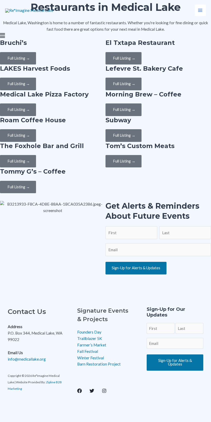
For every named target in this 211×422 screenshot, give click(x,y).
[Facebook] (79, 390)
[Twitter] (92, 390)
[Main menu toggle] (200, 10)
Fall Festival (87, 351)
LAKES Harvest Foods (35, 68)
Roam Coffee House (33, 120)
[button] (105, 36)
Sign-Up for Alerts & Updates (136, 268)
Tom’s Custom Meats (140, 146)
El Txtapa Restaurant (140, 42)
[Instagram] (104, 390)
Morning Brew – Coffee (143, 94)
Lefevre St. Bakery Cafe (144, 68)
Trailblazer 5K (89, 338)
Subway (118, 120)
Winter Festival (90, 357)
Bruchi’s (13, 42)
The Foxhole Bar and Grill (42, 146)
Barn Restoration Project (99, 364)
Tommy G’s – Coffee (33, 171)
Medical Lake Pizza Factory (44, 94)
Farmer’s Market (91, 345)
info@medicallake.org (27, 359)
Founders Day (89, 332)
